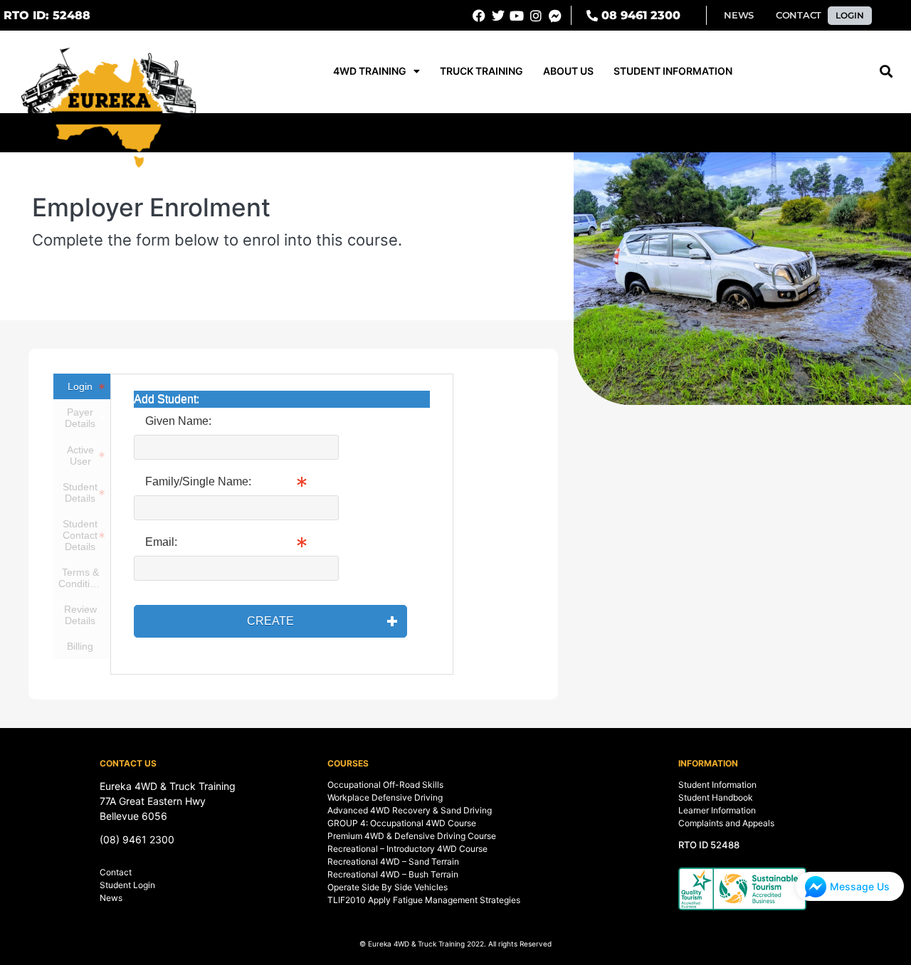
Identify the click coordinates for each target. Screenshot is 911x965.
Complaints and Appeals (726, 823)
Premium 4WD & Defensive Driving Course (411, 835)
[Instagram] (536, 15)
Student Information (673, 71)
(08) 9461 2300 (137, 839)
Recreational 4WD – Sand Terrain (393, 861)
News (111, 897)
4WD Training (369, 71)
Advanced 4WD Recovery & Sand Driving (409, 810)
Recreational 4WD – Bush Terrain (392, 874)
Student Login (127, 885)
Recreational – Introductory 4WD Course (407, 848)
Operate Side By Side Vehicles (387, 887)
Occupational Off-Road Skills (385, 784)
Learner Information (717, 810)
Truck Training (481, 71)
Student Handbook (715, 797)
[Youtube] (517, 15)
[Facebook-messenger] (555, 15)
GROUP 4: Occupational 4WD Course (401, 823)
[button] (47, 15)
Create (270, 621)
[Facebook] (479, 15)
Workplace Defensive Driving (385, 797)
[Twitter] (498, 15)
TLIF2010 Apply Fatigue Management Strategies (423, 900)
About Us (568, 71)
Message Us (860, 886)
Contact (116, 872)
